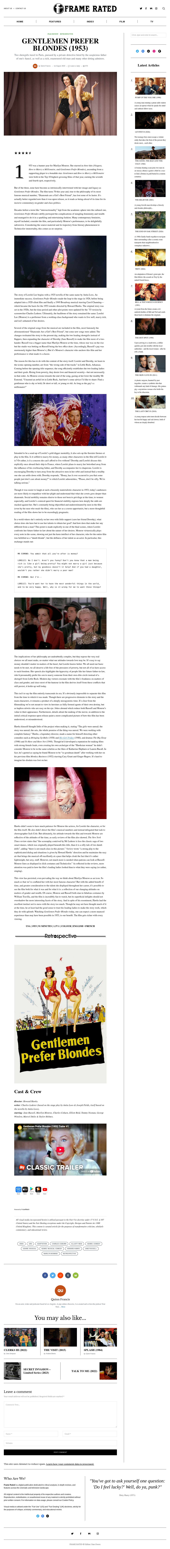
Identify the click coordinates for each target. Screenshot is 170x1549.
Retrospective (66, 34)
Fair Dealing (54, 1507)
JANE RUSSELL (91, 1249)
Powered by (17, 1209)
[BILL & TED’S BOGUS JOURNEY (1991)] (150, 292)
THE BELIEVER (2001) (144, 200)
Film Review (53, 34)
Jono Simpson (11, 1353)
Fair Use (35, 1507)
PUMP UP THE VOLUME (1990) (148, 97)
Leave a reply (75, 66)
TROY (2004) (140, 269)
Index (90, 21)
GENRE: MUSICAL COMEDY (51, 1249)
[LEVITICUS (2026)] (150, 120)
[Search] (163, 8)
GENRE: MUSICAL (29, 1249)
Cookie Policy (68, 1500)
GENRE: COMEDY (93, 1244)
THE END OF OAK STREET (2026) (149, 231)
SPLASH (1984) (93, 1350)
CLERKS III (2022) (15, 1350)
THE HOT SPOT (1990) (144, 337)
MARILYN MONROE (51, 1254)
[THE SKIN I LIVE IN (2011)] (150, 363)
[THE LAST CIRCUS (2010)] (150, 402)
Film (122, 21)
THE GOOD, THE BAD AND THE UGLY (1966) (149, 162)
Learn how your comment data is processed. (70, 1464)
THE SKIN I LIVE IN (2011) (146, 375)
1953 (30, 1244)
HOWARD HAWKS (73, 1249)
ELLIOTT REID (76, 1244)
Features (55, 21)
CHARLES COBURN (59, 1244)
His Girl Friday (66, 737)
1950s (21, 1244)
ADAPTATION (42, 1244)
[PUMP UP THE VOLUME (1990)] (150, 86)
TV (151, 21)
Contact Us (21, 8)
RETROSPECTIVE (69, 1254)
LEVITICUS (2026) (142, 132)
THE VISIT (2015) (55, 1350)
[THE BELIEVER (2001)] (150, 188)
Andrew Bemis (51, 1353)
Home (20, 21)
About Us (8, 8)
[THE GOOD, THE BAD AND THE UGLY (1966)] (150, 152)
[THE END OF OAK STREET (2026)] (150, 220)
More (63, 1306)
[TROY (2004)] (150, 257)
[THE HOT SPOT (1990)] (150, 326)
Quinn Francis (46, 66)
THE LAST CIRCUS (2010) (145, 411)
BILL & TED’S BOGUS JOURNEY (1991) (149, 303)
